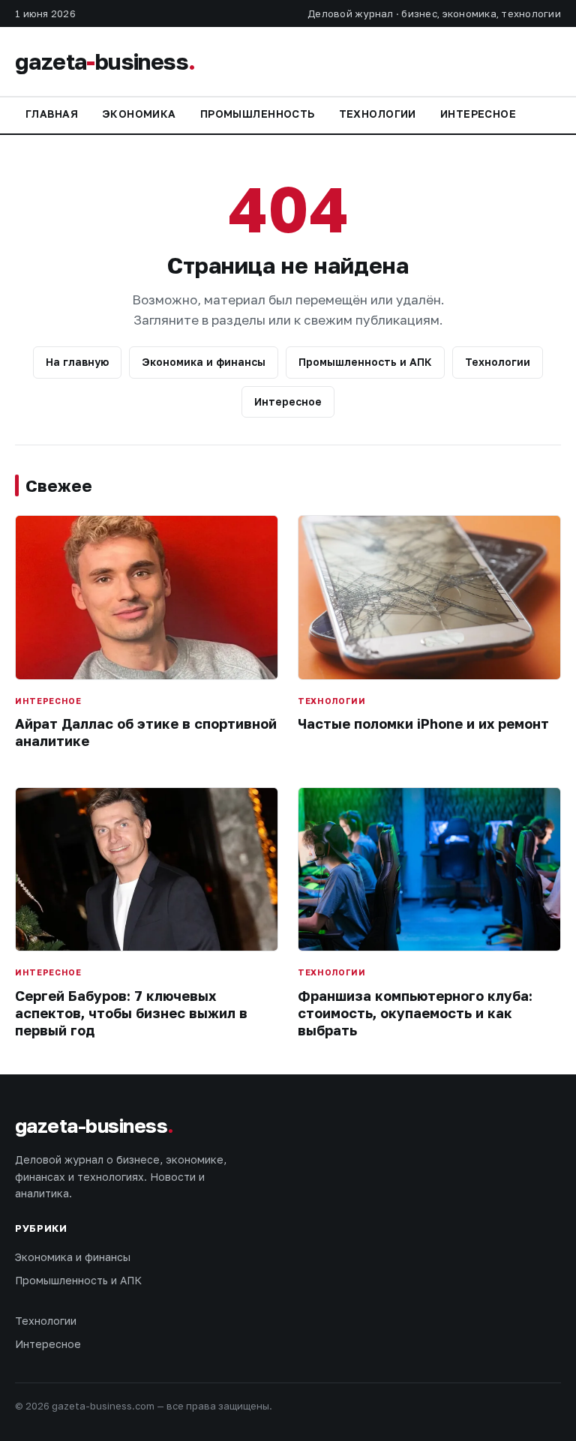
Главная (52, 113)
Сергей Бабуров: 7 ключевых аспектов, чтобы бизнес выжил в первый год (131, 1013)
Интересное (478, 113)
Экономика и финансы (204, 361)
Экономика (139, 113)
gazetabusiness (105, 61)
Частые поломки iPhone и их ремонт (423, 723)
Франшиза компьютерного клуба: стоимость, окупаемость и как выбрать (415, 1013)
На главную (77, 361)
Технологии (377, 113)
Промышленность (257, 113)
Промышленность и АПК (365, 361)
